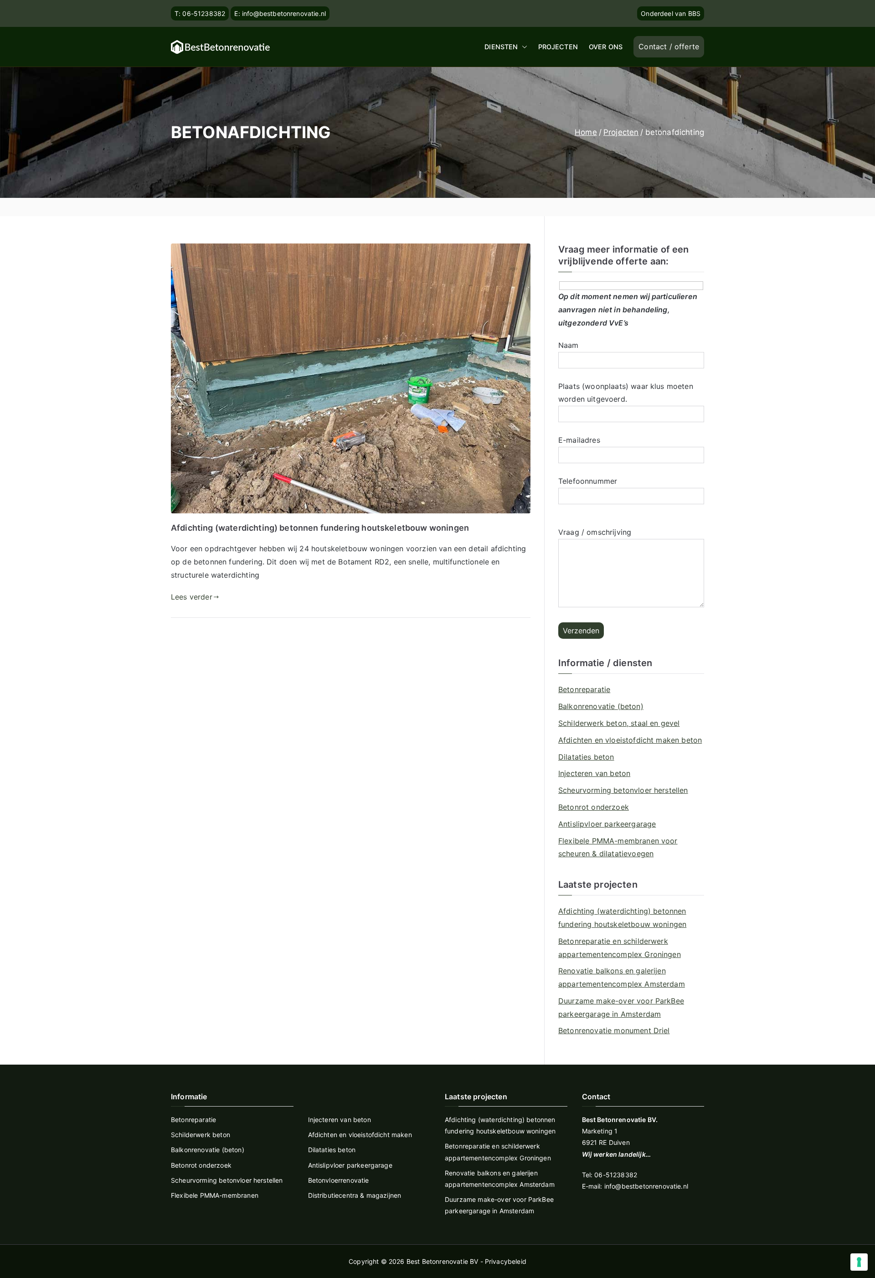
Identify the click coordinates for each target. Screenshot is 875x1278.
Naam (568, 345)
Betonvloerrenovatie (338, 1180)
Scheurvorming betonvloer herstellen (623, 790)
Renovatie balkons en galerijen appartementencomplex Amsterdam (621, 977)
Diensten (501, 47)
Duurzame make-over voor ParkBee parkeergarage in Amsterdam (621, 1007)
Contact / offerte (668, 46)
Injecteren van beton (594, 773)
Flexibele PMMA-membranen (214, 1195)
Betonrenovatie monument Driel (614, 1030)
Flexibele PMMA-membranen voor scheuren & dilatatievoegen (618, 847)
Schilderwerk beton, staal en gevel (618, 723)
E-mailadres (579, 440)
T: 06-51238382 (200, 13)
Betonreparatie (584, 689)
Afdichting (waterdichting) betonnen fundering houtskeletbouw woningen (320, 528)
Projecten (558, 47)
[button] (522, 47)
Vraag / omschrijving (594, 532)
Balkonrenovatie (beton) (600, 706)
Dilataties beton (586, 756)
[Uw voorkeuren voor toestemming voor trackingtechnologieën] (859, 1262)
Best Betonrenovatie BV (443, 1261)
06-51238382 (615, 1175)
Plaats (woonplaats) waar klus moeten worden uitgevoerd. (625, 393)
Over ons (606, 47)
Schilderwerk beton (200, 1134)
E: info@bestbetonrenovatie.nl (280, 13)
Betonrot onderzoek (593, 807)
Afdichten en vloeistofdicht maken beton (630, 740)
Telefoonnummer (587, 481)
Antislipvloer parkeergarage (607, 823)
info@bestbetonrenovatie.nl (646, 1186)
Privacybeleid (505, 1261)
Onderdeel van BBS (670, 13)
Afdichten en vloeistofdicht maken (360, 1134)
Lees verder (191, 596)
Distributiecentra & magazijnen (354, 1195)
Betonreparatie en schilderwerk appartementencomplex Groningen (619, 948)
